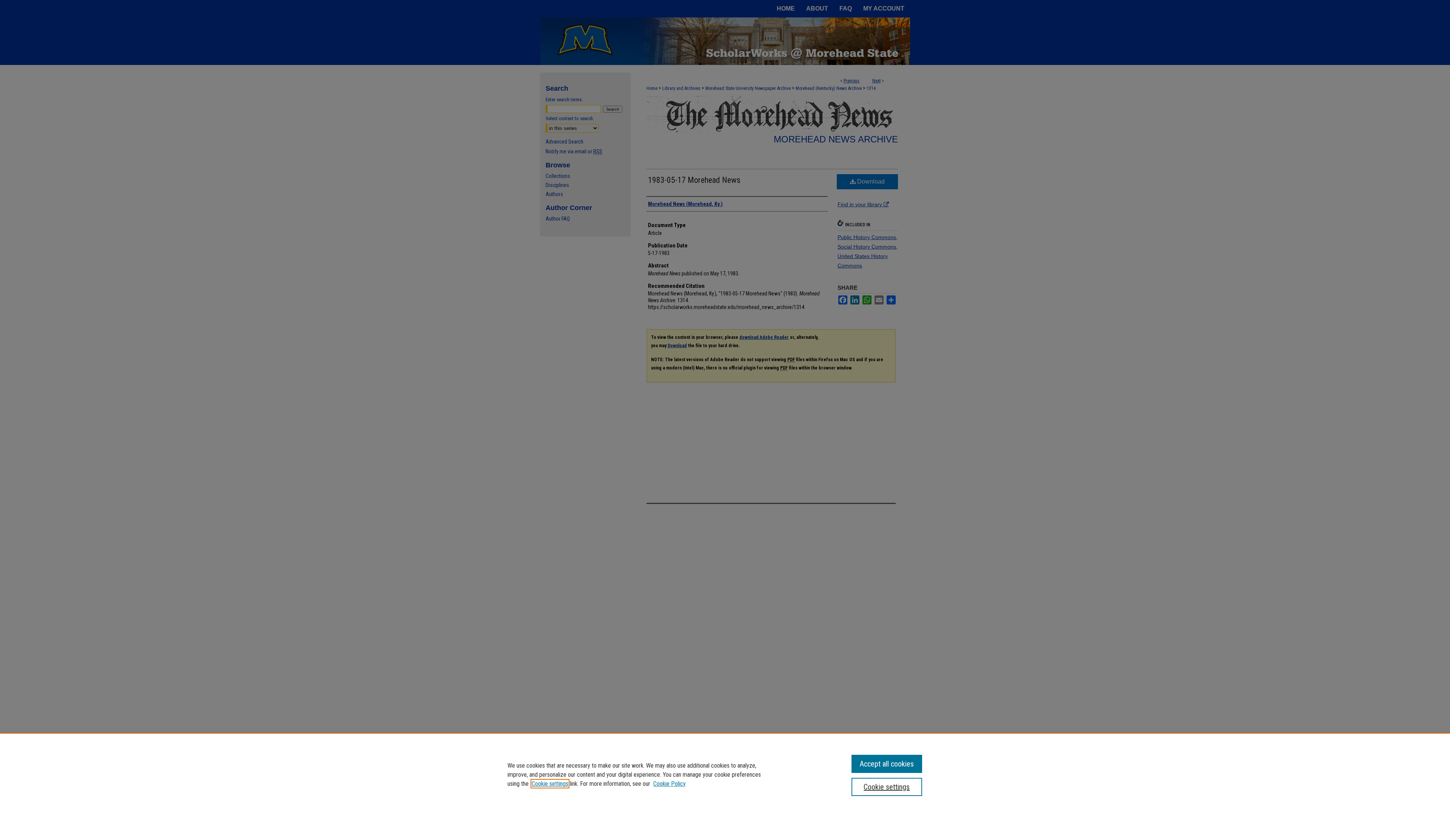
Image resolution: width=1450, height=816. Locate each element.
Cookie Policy (669, 783)
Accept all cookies (887, 763)
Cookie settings (550, 783)
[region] (725, 774)
